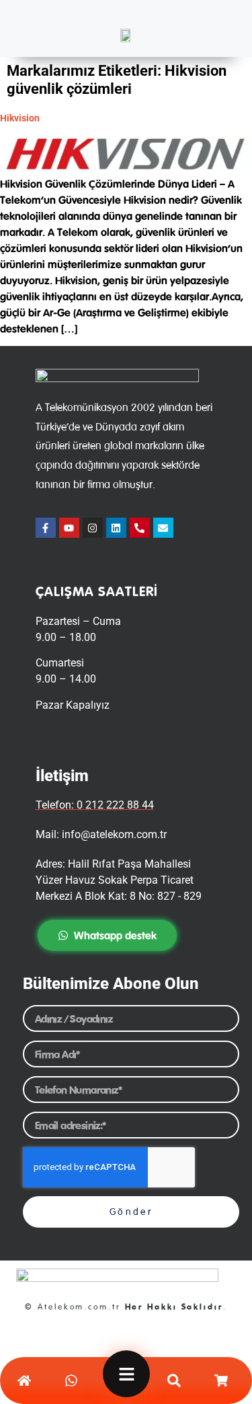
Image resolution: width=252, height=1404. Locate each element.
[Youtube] (69, 528)
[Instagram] (93, 528)
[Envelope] (163, 528)
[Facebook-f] (46, 528)
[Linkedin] (116, 528)
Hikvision (20, 118)
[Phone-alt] (140, 528)
